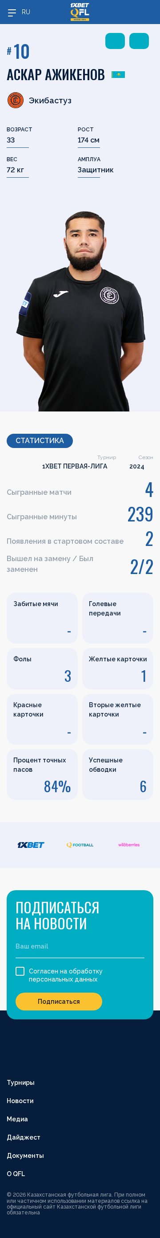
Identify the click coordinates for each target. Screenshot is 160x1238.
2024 (136, 466)
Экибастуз (50, 100)
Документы (25, 1155)
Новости (20, 1100)
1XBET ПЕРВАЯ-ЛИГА (74, 466)
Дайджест (23, 1137)
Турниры (21, 1082)
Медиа (17, 1119)
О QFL (16, 1173)
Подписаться (59, 1001)
